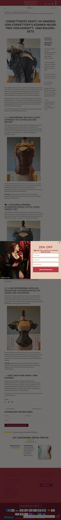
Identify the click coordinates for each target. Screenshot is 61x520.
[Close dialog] (59, 242)
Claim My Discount (45, 269)
